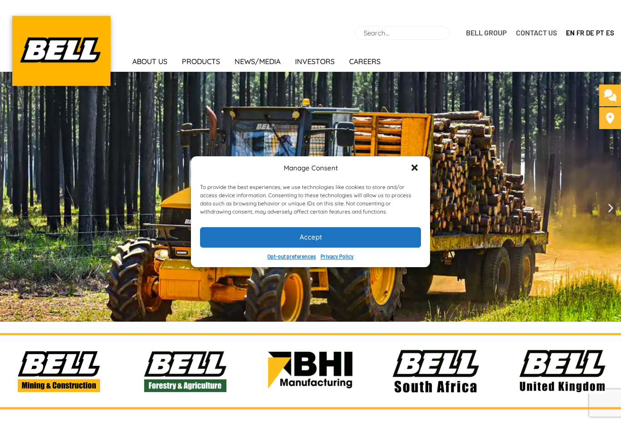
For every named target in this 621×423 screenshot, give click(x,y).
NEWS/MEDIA (257, 61)
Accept (311, 237)
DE (590, 33)
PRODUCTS (201, 61)
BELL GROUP (486, 32)
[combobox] (402, 33)
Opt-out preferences (291, 256)
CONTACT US (536, 32)
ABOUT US (149, 61)
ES (610, 33)
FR (580, 33)
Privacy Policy (337, 256)
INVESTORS (315, 61)
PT (600, 33)
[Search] (453, 33)
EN (570, 33)
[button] (415, 168)
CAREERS (365, 61)
